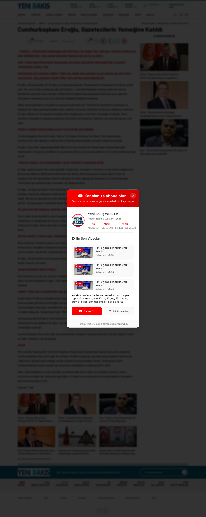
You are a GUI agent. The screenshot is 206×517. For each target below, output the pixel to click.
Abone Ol (89, 311)
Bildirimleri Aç (121, 311)
